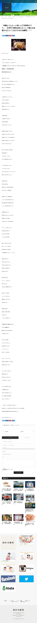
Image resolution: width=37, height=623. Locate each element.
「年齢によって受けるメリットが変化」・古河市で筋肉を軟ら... (18, 502)
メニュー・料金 (19, 600)
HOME (5, 600)
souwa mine (7, 425)
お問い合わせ (22, 601)
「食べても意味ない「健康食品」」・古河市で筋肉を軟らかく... (6, 523)
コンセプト (12, 600)
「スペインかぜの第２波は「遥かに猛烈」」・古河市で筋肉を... (6, 503)
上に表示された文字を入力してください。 (8, 469)
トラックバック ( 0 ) (26, 437)
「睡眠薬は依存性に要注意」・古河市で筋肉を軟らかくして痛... (30, 511)
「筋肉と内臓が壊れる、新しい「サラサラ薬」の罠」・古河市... (18, 523)
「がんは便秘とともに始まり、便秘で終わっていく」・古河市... (30, 524)
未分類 (6, 32)
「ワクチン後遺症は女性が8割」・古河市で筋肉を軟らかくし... (30, 490)
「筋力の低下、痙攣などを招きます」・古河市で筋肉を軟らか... (6, 490)
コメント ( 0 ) (10, 437)
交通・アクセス (14, 601)
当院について (27, 600)
